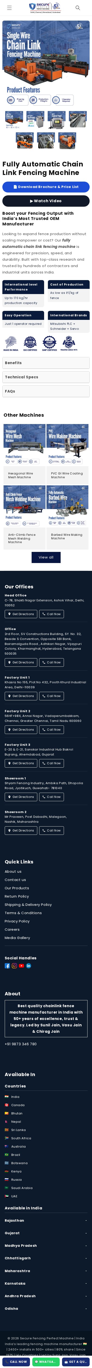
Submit (46, 725)
